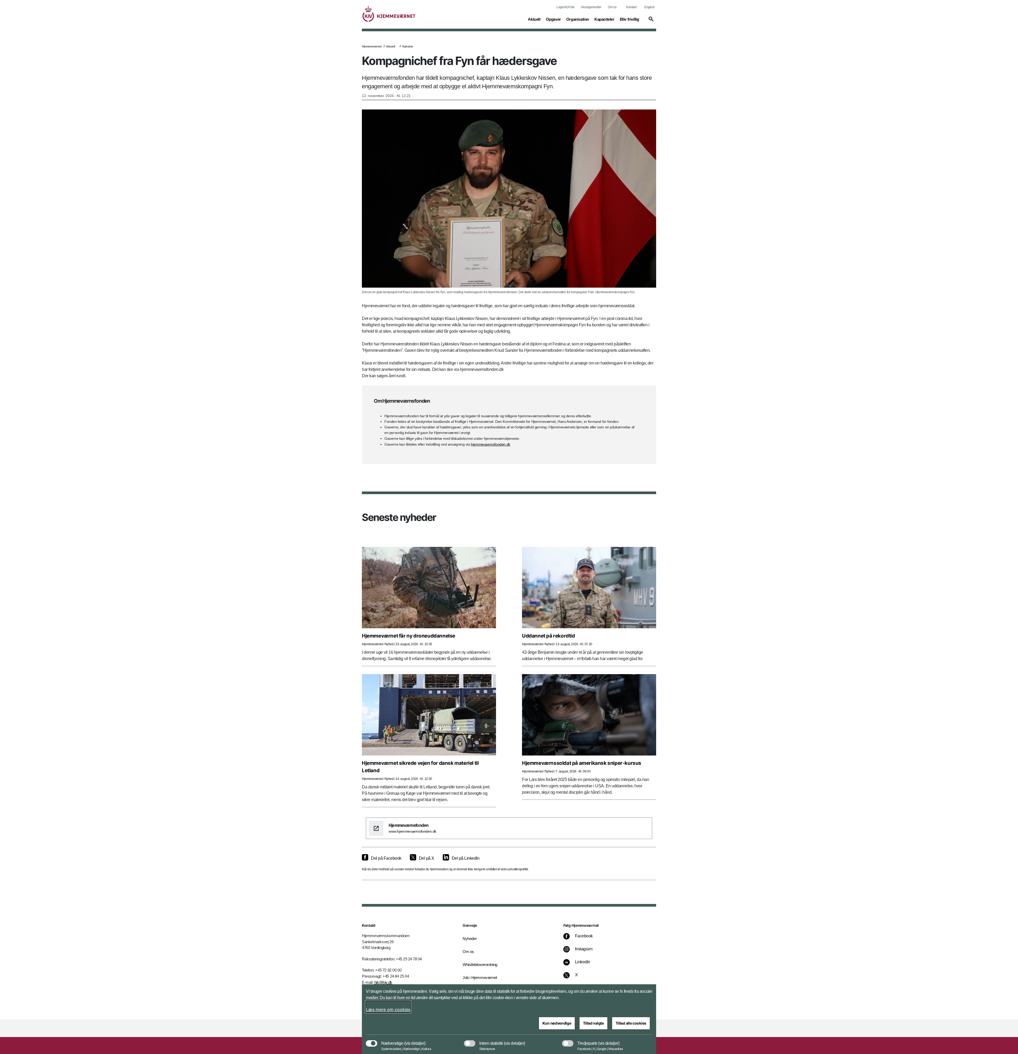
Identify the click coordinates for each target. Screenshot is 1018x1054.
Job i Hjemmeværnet (480, 977)
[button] (650, 21)
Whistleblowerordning (480, 964)
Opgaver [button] (553, 19)
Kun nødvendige (556, 1023)
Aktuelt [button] (534, 19)
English (649, 7)
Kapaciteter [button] (604, 19)
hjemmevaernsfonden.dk (490, 444)
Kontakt (631, 7)
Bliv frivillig (629, 19)
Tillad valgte (593, 1023)
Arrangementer (591, 7)
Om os (612, 7)
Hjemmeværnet (371, 46)
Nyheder (407, 46)
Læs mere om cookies (388, 1009)
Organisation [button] (577, 19)
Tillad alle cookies (631, 1023)
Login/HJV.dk (565, 7)
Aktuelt (390, 46)
